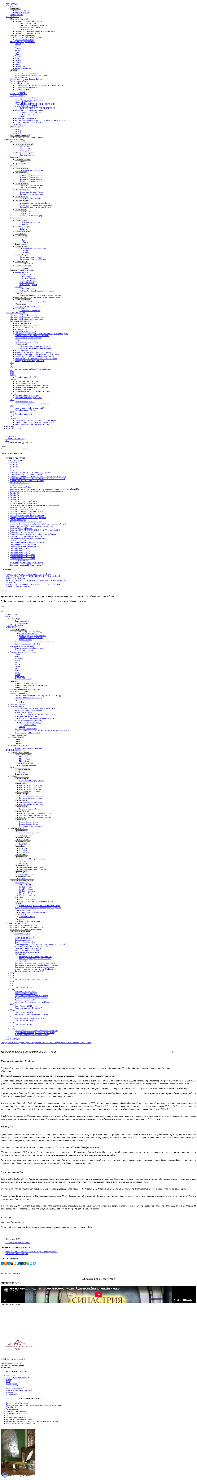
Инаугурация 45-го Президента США (29, 408)
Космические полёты (23, 300)
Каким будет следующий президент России (32, 404)
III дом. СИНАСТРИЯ (23, 102)
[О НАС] (12, 6)
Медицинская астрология (29, 112)
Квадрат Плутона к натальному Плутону (35, 203)
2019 (12, 394)
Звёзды (22, 116)
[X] (11, 1263)
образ (8, 1382)
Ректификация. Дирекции (16, 1417)
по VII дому (24, 253)
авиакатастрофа (12, 1394)
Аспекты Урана (21, 209)
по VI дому (23, 250)
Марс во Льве (24, 148)
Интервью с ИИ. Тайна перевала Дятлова (26, 319)
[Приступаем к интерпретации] (35, 36)
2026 (12, 363)
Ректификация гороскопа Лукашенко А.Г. (35, 346)
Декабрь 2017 (15, 497)
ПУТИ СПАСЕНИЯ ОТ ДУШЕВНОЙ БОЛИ (37, 108)
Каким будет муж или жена (16, 1411)
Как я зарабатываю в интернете (27, 342)
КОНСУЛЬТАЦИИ (13, 428)
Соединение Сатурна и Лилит (31, 192)
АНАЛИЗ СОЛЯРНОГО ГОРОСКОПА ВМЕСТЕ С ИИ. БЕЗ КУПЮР (37, 479)
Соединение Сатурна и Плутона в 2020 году (27, 542)
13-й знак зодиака (22, 13)
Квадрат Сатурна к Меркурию (31, 194)
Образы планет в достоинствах (22, 42)
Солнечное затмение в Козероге (17, 1243)
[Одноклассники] (5, 1263)
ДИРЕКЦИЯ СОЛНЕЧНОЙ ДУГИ (23, 501)
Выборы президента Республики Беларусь (31, 387)
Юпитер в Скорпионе (27, 155)
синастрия (10, 1376)
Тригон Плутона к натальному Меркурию (35, 205)
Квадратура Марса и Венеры (30, 179)
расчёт (8, 1380)
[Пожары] (22, 287)
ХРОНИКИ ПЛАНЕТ (14, 140)
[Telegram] (34, 1263)
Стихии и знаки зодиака (24, 40)
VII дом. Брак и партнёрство (26, 118)
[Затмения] (18, 157)
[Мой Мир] (8, 1263)
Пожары (18, 287)
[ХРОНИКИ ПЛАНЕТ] (24, 140)
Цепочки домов (21, 77)
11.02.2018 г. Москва (27, 274)
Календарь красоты (22, 330)
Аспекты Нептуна (22, 196)
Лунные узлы (20, 66)
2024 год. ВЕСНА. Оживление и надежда (26, 475)
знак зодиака (11, 1386)
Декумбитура (11, 1407)
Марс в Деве (24, 151)
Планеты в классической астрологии (29, 38)
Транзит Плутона (21, 261)
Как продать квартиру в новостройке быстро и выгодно (37, 355)
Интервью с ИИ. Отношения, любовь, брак (27, 317)
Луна (17, 46)
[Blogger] (15, 1263)
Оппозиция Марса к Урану (29, 181)
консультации (18, 1226)
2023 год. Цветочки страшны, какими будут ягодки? (30, 472)
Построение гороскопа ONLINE (27, 33)
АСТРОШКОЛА (12, 17)
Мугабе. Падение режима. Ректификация (35, 348)
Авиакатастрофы (21, 272)
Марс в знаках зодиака (24, 144)
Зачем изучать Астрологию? (26, 325)
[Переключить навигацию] (2, 611)
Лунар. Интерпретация (19, 125)
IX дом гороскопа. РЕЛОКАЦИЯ (28, 122)
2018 (12, 400)
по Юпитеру (24, 242)
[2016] (15, 412)
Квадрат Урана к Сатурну (29, 213)
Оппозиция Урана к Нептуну (30, 216)
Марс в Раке (24, 146)
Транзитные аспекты (23, 89)
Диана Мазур (15, 8)
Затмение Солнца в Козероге (16, 1254)
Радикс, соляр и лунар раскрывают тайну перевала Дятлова (38, 297)
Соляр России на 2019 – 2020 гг (22, 555)
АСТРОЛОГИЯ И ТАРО (24, 327)
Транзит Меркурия (22, 255)
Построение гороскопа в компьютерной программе (35, 31)
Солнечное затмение (23, 159)
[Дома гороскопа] (24, 96)
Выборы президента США (25, 389)
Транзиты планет (17, 218)
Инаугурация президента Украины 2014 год (32, 424)
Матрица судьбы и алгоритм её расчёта (21, 1423)
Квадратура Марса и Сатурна (30, 177)
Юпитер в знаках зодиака (24, 153)
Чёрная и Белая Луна (23, 68)
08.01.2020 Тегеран (26, 283)
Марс (17, 52)
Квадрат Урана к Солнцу (29, 211)
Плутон (18, 62)
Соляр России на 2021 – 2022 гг (27, 377)
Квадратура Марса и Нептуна (31, 175)
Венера (18, 50)
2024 (12, 367)
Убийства (19, 293)
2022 (12, 373)
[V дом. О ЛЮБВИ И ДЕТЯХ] (38, 106)
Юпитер (18, 54)
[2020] (15, 379)
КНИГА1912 (11, 426)
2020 (12, 379)
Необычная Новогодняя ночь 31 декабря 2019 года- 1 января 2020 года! (38, 524)
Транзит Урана (21, 236)
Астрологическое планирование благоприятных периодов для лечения (33, 1405)
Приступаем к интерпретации (22, 36)
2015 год (13, 464)
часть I (17, 129)
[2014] (15, 418)
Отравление (20, 308)
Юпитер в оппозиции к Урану (31, 187)
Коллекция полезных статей (21, 321)
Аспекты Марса (21, 173)
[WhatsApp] (27, 1263)
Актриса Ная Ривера (27, 306)
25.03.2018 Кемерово (27, 289)
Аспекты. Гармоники (18, 83)
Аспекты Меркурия (22, 168)
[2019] (15, 394)
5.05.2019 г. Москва (27, 279)
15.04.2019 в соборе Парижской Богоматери (36, 291)
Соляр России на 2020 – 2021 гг (22, 557)
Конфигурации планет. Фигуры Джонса (26, 79)
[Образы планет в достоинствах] (35, 42)
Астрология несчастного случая (22, 270)
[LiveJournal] (21, 1263)
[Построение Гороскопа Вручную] (41, 21)
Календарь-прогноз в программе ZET (29, 361)
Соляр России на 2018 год (25, 402)
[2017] (15, 406)
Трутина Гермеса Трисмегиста (17, 1403)
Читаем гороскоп (17, 127)
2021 (12, 375)
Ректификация (21, 344)
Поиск (3, 447)
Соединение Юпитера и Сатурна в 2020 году (32, 391)
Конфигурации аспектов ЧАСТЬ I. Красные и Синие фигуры (39, 85)
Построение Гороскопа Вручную (27, 21)
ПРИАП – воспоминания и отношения (30, 138)
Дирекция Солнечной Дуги (25, 332)
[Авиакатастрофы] (29, 883)
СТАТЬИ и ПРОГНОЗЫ (15, 313)
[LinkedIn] (18, 1263)
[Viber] (24, 1263)
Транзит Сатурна (21, 220)
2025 (12, 365)
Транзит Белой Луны (23, 227)
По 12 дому (23, 229)
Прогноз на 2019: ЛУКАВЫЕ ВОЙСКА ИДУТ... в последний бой (36, 530)
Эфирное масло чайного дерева (27, 340)
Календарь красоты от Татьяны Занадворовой (28, 518)
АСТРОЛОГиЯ (12, 4)
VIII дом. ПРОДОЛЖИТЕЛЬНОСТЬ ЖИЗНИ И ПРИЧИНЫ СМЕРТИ (42, 120)
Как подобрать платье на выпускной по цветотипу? (35, 352)
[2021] (15, 375)
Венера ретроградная (14, 1388)
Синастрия (10, 1415)
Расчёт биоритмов (13, 1409)
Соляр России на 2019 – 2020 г (27, 396)
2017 (12, 406)
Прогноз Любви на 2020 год (26, 383)
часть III (18, 133)
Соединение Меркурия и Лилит (31, 257)
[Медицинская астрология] (40, 112)
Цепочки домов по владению (26, 73)
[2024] (15, 367)
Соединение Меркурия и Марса (31, 170)
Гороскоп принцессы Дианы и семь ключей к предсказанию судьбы (41, 334)
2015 (12, 416)
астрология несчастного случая (18, 1390)
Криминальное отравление (29, 311)
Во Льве (22, 161)
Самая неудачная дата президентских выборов (28, 538)
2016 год (13, 466)
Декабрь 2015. (15, 493)
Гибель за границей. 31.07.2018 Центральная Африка (40, 295)
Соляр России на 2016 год (20, 548)
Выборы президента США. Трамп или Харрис (33, 369)
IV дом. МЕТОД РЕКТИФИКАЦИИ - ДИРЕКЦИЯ (35, 104)
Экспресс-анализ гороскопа (16, 1413)
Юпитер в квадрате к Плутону (31, 185)
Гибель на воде (21, 304)
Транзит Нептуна (21, 246)
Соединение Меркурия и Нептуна (32, 248)
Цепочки (14, 71)
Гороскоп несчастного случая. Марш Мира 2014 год (35, 422)
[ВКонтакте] (2, 1263)
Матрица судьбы (21, 350)
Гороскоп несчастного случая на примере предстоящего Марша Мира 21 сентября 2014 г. (44, 489)
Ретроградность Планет (19, 81)
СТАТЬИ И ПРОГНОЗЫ (19, 561)
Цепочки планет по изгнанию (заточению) (31, 75)
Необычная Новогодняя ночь (26, 381)
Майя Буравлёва (16, 15)
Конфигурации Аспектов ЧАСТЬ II (29, 87)
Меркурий (19, 48)
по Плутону (24, 268)
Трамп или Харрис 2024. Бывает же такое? (26, 565)
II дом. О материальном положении (29, 100)
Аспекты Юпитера (22, 183)
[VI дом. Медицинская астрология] (42, 110)
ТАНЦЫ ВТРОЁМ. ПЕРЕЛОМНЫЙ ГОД (26, 563)
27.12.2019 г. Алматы (27, 281)
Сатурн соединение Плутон (16, 1378)
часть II (18, 131)
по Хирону (23, 224)
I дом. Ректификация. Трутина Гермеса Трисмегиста (35, 98)
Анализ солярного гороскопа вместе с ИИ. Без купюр (36, 359)
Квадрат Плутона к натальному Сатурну (35, 207)
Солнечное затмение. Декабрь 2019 (28, 398)
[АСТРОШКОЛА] (20, 17)
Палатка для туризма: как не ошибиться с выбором (34, 357)
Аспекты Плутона (22, 201)
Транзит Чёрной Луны (23, 231)
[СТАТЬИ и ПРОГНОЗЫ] (26, 313)
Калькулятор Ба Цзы (23, 323)
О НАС (9, 6)
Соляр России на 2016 (23, 414)
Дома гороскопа (16, 96)
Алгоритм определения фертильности (20, 1419)
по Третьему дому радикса (29, 222)
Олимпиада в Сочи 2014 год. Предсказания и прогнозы (36, 420)
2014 (12, 418)
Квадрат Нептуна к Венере (29, 198)
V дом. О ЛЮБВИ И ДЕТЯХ (26, 106)
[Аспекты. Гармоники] (28, 83)
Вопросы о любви (22, 11)
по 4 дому (23, 240)
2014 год (13, 462)
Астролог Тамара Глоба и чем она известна (32, 336)
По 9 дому (23, 233)
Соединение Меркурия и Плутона (32, 259)
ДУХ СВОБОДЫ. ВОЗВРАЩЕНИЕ (24, 503)
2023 (12, 371)
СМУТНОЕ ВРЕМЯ (18, 540)
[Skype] (31, 1263)
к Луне (22, 92)
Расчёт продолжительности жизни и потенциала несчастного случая (32, 1421)
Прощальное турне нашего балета (23, 532)
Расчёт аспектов (25, 29)
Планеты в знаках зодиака (20, 142)
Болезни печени (30, 114)
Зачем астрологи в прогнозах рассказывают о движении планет (35, 505)
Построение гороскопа (19, 19)
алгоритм (9, 1392)
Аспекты (14, 166)
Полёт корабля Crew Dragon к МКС (33, 302)
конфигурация (11, 1384)
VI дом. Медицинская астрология (28, 110)
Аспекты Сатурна (22, 190)
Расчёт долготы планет (28, 23)
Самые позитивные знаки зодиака (28, 338)
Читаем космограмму (18, 94)
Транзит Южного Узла (23, 266)
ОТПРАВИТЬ (26, 1476)
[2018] (15, 400)
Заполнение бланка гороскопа (31, 27)
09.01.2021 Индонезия (28, 285)
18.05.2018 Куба (25, 276)
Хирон (17, 64)
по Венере (23, 238)
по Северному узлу (26, 263)
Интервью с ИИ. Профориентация (23, 315)
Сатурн (18, 56)
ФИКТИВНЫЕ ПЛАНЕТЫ (20, 135)
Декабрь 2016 (15, 495)
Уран (17, 58)
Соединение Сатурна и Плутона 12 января (31, 385)
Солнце (18, 44)
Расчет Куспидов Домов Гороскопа (33, 25)
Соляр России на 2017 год (25, 410)
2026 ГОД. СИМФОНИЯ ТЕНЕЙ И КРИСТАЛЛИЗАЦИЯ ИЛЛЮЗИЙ (38, 477)
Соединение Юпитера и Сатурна (23, 544)
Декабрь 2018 (15, 499)
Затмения (14, 157)
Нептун (18, 60)
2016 (12, 412)
